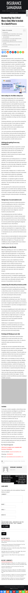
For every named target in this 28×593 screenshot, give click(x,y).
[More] (23, 52)
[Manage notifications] (25, 590)
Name (3, 504)
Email (3, 509)
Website (3, 515)
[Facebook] (3, 52)
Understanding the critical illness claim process (12, 33)
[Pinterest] (13, 52)
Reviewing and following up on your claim (11, 44)
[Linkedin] (10, 52)
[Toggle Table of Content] (23, 30)
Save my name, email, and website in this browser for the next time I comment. (12, 523)
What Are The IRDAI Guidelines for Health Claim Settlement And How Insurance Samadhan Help (13, 571)
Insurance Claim (17, 461)
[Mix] (18, 52)
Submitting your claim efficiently (9, 40)
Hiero (11, 588)
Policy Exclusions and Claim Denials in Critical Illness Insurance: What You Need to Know (20, 480)
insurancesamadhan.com (15, 451)
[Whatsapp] (20, 52)
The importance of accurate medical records (12, 38)
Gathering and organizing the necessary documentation (11, 36)
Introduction (5, 32)
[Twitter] (5, 52)
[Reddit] (8, 52)
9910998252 (10, 454)
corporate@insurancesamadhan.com (14, 456)
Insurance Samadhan (20, 26)
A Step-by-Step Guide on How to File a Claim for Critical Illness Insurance (7, 479)
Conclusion (5, 46)
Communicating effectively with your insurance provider (12, 42)
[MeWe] (15, 52)
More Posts (12, 469)
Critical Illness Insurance (8, 461)
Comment (4, 494)
